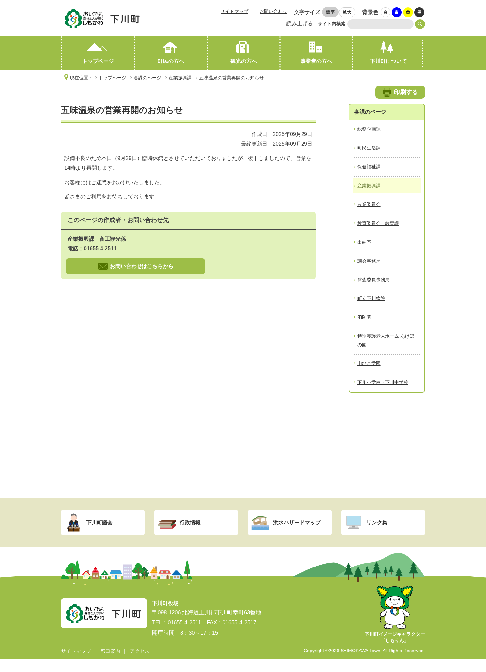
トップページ (98, 61)
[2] (397, 12)
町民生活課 (369, 147)
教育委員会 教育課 (378, 223)
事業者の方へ (316, 61)
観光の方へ (243, 61)
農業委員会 (369, 204)
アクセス (140, 651)
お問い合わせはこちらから (142, 266)
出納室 (364, 242)
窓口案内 (110, 651)
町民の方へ (171, 61)
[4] (419, 12)
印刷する (406, 92)
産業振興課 (180, 77)
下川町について (388, 61)
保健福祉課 (369, 166)
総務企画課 (369, 129)
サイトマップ (234, 11)
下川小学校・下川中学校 (382, 382)
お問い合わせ (273, 11)
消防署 (364, 317)
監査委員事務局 (373, 279)
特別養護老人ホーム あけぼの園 (385, 340)
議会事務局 (369, 261)
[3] (408, 12)
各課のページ (147, 77)
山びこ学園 (369, 363)
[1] (386, 12)
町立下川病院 (371, 298)
